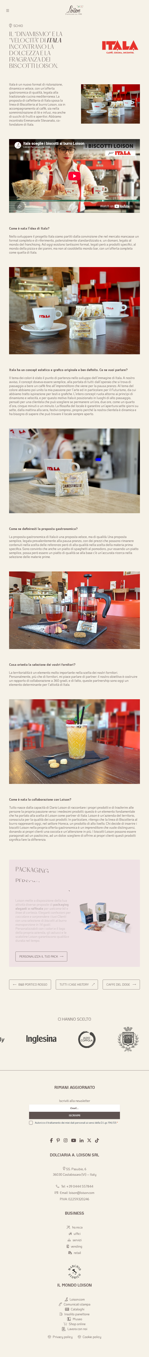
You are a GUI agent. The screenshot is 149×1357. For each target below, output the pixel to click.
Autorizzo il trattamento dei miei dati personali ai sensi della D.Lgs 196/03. (76, 1122)
